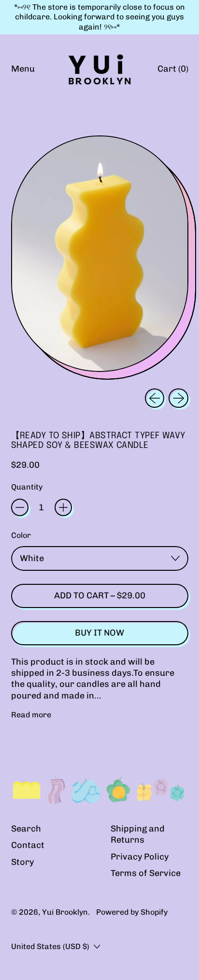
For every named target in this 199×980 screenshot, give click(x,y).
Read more (31, 714)
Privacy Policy (140, 856)
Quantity (27, 486)
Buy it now (99, 632)
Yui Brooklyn (65, 912)
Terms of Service (146, 873)
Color (21, 535)
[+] (63, 507)
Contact (27, 845)
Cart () (172, 71)
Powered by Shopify (132, 912)
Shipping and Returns (138, 834)
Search (26, 828)
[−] (19, 507)
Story (22, 862)
